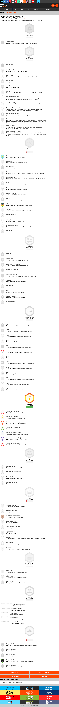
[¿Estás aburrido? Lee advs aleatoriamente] (28, 9)
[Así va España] (10, 1)
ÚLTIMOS (6, 9)
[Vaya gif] (30, 1)
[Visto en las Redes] (7, 1)
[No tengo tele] (27, 1)
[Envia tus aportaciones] (56, 9)
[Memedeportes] (4, 1)
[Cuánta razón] (1, 1)
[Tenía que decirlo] (33, 1)
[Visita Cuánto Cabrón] (29, 697)
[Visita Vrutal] (49, 697)
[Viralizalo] (38, 1)
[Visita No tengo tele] (49, 702)
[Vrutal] (16, 1)
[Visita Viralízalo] (10, 688)
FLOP (22, 9)
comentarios (14, 676)
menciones (44, 676)
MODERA (48, 9)
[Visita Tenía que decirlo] (10, 697)
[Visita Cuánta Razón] (29, 688)
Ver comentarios (21, 19)
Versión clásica (34, 705)
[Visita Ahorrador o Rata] (29, 702)
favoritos (14, 672)
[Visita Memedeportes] (49, 688)
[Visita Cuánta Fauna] (29, 692)
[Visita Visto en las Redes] (49, 692)
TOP (15, 9)
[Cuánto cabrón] (13, 1)
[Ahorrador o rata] (35, 1)
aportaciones (44, 672)
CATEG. (36, 9)
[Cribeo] (18, 1)
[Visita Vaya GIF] (10, 702)
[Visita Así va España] (10, 692)
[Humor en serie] (21, 1)
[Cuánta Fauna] (24, 1)
